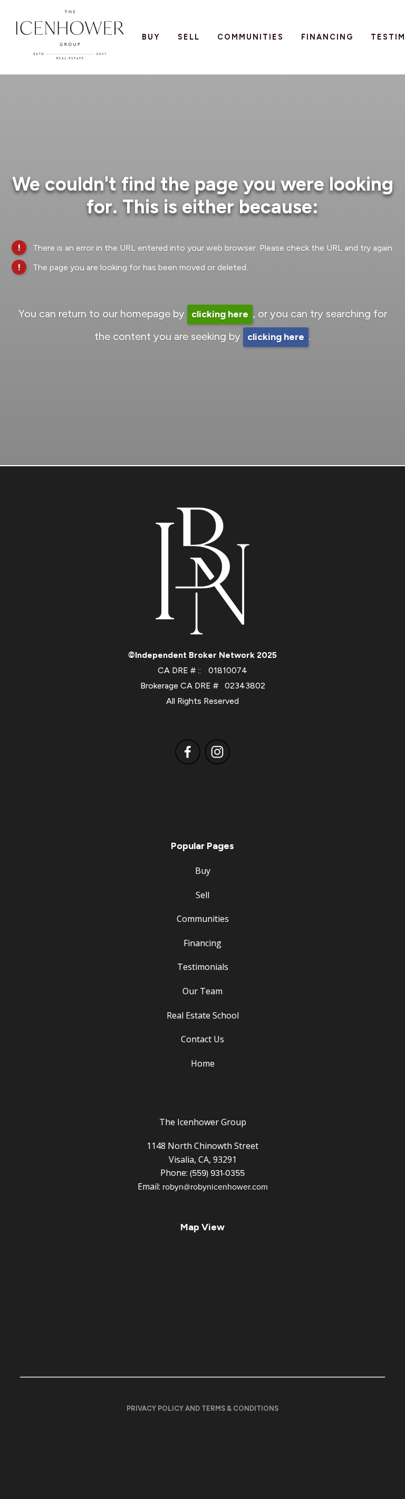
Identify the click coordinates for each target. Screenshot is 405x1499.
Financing (327, 37)
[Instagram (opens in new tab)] (217, 752)
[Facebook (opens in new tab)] (187, 752)
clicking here (219, 314)
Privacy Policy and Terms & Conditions (202, 1408)
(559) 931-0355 (217, 1173)
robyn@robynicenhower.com (215, 1186)
